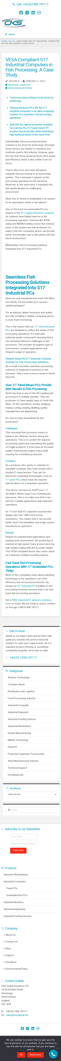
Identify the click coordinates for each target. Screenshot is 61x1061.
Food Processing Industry (21, 698)
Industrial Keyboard (18, 712)
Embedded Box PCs (17, 895)
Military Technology (18, 740)
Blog (11, 41)
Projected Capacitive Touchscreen (26, 753)
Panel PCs (12, 888)
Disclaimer (11, 962)
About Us (11, 934)
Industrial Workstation (19, 726)
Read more (35, 1054)
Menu (12, 34)
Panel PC (12, 747)
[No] (57, 1048)
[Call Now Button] (53, 1054)
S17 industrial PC (26, 586)
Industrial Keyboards (14, 909)
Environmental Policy (17, 968)
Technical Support (17, 767)
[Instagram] (39, 13)
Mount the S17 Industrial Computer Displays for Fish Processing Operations (28, 360)
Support (10, 955)
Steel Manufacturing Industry (23, 760)
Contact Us (12, 941)
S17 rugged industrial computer (37, 212)
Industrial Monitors (14, 902)
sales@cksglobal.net (17, 1015)
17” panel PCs (13, 479)
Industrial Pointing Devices (22, 719)
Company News (16, 684)
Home (4, 41)
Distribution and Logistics (21, 691)
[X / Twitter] (27, 13)
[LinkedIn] (33, 13)
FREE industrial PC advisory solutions (31, 600)
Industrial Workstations (16, 874)
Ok (21, 1054)
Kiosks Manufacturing (20, 88)
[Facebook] (21, 13)
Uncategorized (15, 774)
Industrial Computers (15, 881)
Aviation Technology (18, 677)
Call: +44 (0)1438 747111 (32, 4)
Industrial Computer (19, 85)
